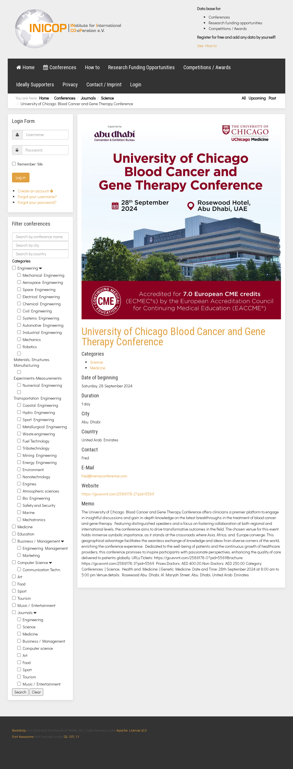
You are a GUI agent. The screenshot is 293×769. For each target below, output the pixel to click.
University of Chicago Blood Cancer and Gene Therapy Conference (173, 337)
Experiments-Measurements (38, 378)
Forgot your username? (37, 196)
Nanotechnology (36, 476)
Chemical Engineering (42, 303)
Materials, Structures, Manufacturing (32, 362)
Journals (88, 98)
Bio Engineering (36, 498)
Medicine (25, 526)
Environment (33, 469)
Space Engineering (39, 289)
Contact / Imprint (104, 84)
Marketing (31, 555)
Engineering (27, 268)
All (244, 98)
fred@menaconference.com (104, 476)
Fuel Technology (36, 441)
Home (29, 67)
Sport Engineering (38, 419)
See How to (207, 45)
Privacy (70, 84)
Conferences (63, 67)
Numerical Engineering (42, 385)
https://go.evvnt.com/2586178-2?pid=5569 (118, 494)
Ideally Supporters (35, 84)
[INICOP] (68, 28)
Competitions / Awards (207, 67)
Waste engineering (39, 434)
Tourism (24, 598)
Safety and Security (39, 505)
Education (25, 534)
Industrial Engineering (42, 332)
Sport (22, 591)
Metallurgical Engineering (45, 426)
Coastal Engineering (40, 405)
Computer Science (32, 562)
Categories (21, 261)
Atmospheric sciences (41, 491)
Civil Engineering (37, 311)
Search (20, 692)
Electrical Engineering (41, 296)
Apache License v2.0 (131, 730)
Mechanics (32, 339)
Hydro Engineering (39, 412)
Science (107, 98)
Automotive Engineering (43, 325)
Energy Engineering (40, 462)
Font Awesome (22, 736)
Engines (29, 484)
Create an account (34, 191)
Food (21, 584)
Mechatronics (34, 519)
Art (19, 576)
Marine (29, 512)
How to (92, 67)
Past (272, 98)
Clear (36, 692)
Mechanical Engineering (43, 275)
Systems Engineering (41, 318)
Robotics (30, 346)
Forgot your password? (37, 202)
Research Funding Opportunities (141, 67)
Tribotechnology (36, 448)
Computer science (38, 648)
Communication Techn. (42, 569)
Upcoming (257, 98)
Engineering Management (45, 548)
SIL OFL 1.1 (71, 736)
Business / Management (38, 541)
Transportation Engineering (37, 398)
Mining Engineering (40, 455)
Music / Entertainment (36, 605)
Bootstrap (19, 730)
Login (135, 84)
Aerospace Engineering (43, 282)
